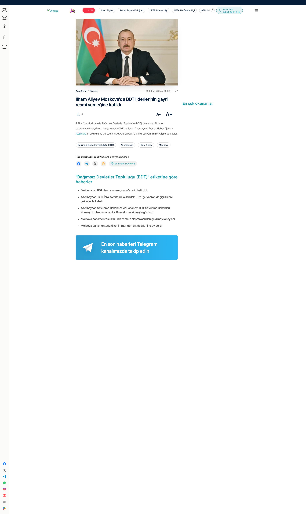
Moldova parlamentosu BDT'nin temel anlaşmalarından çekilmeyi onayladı (128, 219)
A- (158, 114)
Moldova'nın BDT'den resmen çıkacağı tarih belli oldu (114, 190)
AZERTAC (81, 133)
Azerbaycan (127, 145)
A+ (169, 114)
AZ (4, 10)
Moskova (163, 145)
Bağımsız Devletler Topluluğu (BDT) (96, 145)
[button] (213, 10)
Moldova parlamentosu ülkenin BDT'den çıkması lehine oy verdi (121, 225)
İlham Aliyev (146, 145)
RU (4, 18)
